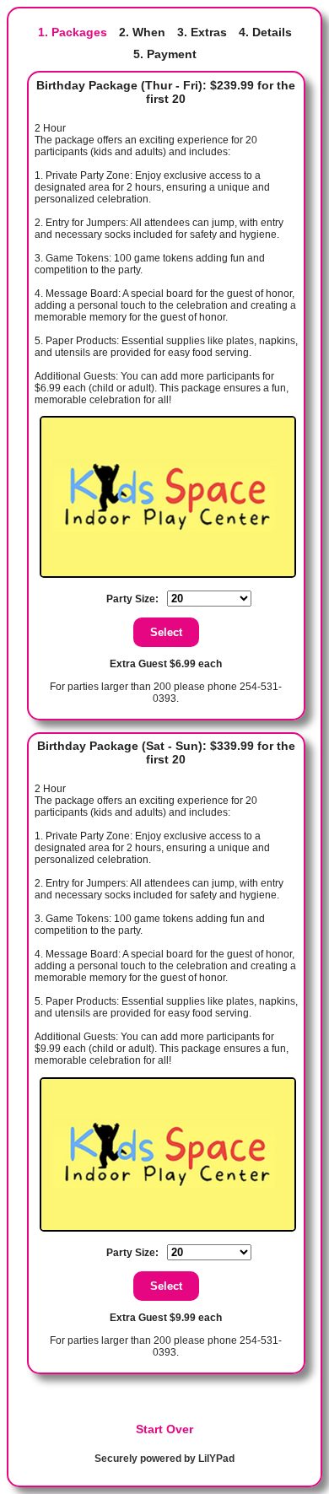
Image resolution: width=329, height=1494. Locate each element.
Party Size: (132, 599)
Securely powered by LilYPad (164, 1458)
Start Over (164, 1429)
